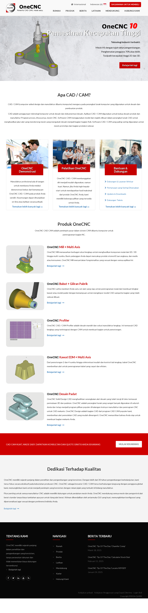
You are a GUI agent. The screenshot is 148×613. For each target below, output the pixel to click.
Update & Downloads (116, 194)
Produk (70, 11)
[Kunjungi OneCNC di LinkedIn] (18, 578)
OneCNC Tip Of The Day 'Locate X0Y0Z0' (107, 568)
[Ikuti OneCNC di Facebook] (8, 578)
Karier (57, 573)
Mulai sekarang (129, 444)
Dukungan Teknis (115, 200)
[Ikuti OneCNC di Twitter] (13, 578)
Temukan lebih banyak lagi (26, 206)
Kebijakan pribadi (85, 592)
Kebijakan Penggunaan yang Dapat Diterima (113, 592)
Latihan (96, 11)
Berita (83, 11)
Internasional (79, 4)
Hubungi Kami (132, 11)
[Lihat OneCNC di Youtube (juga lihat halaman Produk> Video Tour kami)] (23, 578)
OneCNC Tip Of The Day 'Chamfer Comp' (106, 546)
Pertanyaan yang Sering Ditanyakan (123, 187)
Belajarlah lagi (129, 65)
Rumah (57, 546)
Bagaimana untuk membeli (125, 4)
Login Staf (138, 592)
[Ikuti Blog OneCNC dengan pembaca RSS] (28, 578)
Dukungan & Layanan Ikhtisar (120, 181)
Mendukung (112, 11)
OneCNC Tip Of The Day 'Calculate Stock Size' (109, 557)
